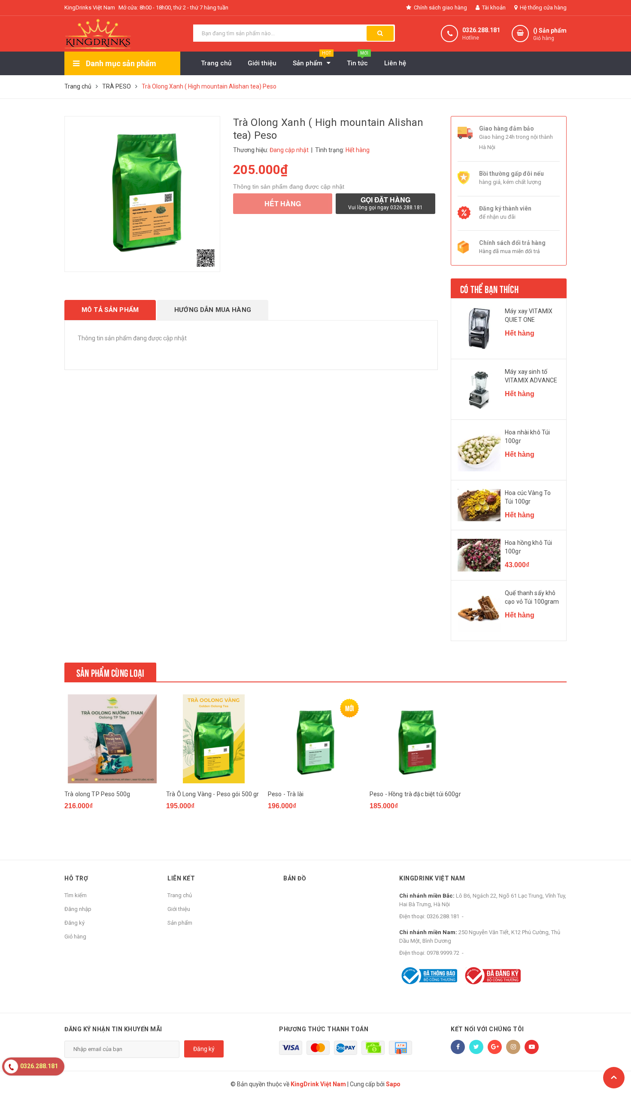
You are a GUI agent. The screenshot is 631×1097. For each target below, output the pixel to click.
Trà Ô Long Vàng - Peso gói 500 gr (212, 794)
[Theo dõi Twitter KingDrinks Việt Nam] (476, 1047)
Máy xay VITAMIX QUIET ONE (528, 315)
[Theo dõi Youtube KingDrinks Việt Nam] (532, 1047)
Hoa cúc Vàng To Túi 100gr (528, 497)
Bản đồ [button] (294, 878)
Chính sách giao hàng (440, 7)
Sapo (393, 1084)
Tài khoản (493, 7)
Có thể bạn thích (489, 288)
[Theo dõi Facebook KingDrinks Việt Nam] (458, 1047)
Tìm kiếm (75, 895)
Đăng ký (74, 923)
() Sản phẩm (550, 34)
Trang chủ (179, 895)
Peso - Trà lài (285, 794)
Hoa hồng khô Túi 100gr (528, 547)
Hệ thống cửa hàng (543, 7)
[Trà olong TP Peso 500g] (112, 738)
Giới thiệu (178, 909)
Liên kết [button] (181, 878)
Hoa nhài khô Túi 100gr (527, 436)
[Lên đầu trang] (614, 1077)
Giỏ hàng (75, 936)
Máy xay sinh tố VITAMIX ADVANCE (531, 376)
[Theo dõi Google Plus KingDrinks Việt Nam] (495, 1047)
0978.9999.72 (443, 953)
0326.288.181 (481, 30)
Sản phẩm (179, 923)
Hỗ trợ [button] (76, 878)
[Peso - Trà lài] (315, 738)
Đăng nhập (77, 909)
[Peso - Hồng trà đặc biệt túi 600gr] (417, 738)
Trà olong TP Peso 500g (97, 794)
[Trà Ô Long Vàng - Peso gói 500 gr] (213, 738)
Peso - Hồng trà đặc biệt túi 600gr (415, 794)
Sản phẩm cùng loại (110, 672)
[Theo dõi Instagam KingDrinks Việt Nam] (513, 1047)
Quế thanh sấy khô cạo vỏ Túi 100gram (532, 597)
